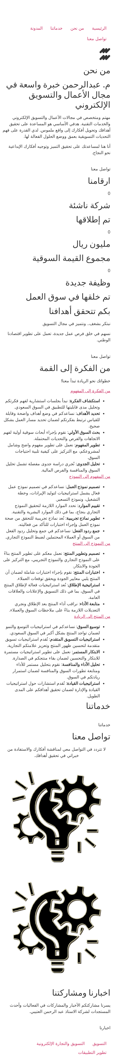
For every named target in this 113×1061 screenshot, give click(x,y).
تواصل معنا (96, 38)
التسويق (99, 1043)
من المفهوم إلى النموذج (89, 476)
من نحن (77, 28)
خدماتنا (56, 28)
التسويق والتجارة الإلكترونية (61, 1043)
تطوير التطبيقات (92, 1052)
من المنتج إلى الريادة (92, 616)
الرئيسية (99, 28)
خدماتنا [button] (104, 724)
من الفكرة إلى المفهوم (90, 390)
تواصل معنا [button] (100, 168)
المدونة (36, 28)
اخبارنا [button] (105, 1027)
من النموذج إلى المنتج (91, 543)
